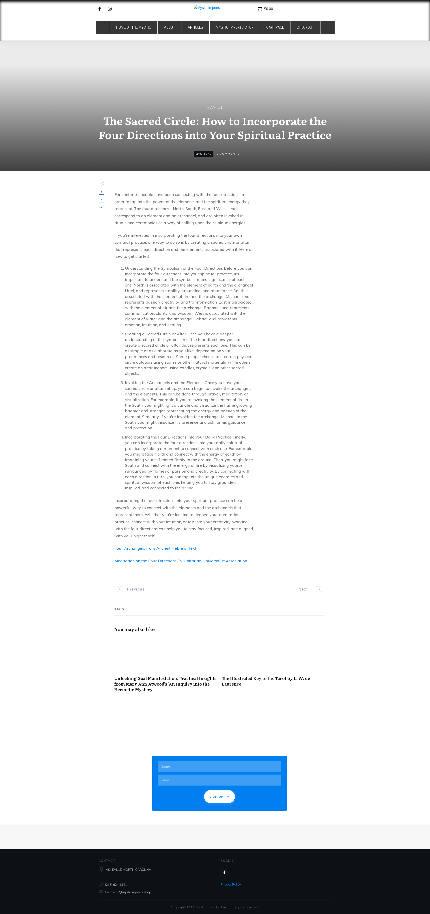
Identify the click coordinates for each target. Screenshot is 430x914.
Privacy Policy (231, 884)
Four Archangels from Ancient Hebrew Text (155, 548)
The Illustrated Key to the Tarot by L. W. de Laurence (273, 667)
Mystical (204, 153)
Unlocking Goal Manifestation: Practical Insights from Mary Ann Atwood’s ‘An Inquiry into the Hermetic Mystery (165, 667)
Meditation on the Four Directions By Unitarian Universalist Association (180, 560)
